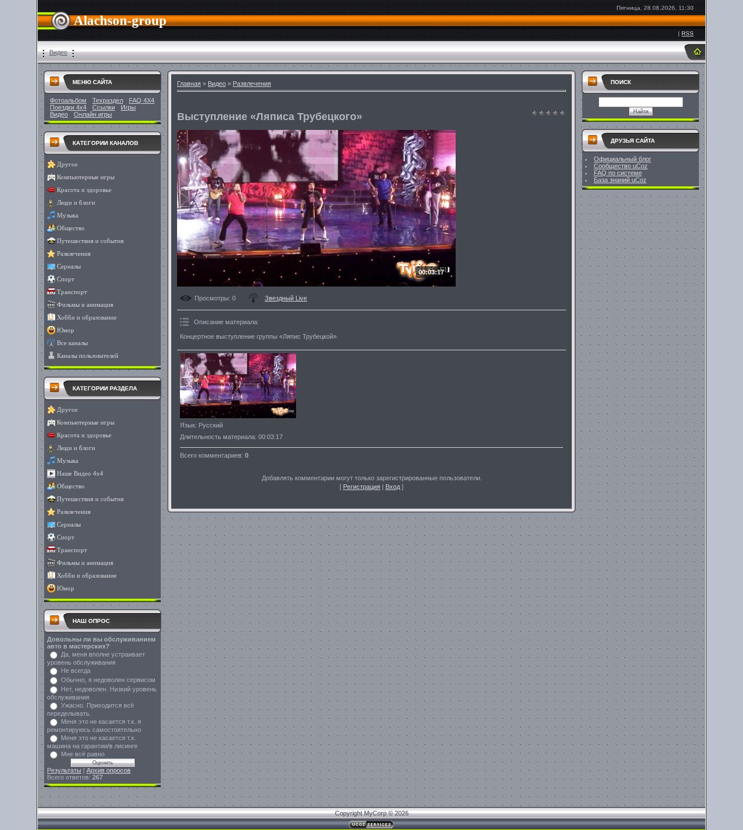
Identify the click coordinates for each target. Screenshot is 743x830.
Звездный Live (286, 298)
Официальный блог (622, 158)
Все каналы (72, 343)
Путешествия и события (90, 241)
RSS (687, 33)
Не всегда (76, 670)
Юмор (65, 330)
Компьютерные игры (85, 177)
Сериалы (69, 266)
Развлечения (74, 254)
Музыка (67, 215)
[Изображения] (238, 386)
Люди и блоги (76, 203)
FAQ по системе (618, 172)
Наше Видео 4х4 (80, 473)
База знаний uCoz (620, 179)
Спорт (65, 279)
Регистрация (361, 486)
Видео (58, 52)
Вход (392, 486)
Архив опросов (108, 770)
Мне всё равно (82, 754)
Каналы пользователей (87, 356)
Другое (67, 164)
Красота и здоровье (84, 190)
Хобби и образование (87, 317)
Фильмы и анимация (85, 305)
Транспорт (72, 292)
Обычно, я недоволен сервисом (108, 679)
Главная (189, 83)
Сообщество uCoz (621, 165)
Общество (71, 228)
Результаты (64, 770)
